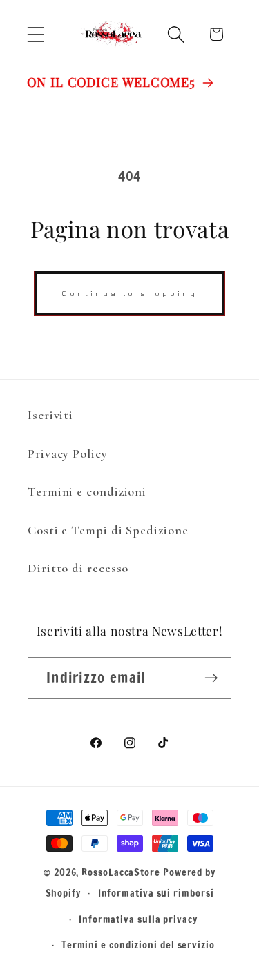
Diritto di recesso (78, 568)
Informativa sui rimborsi (156, 893)
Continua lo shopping (129, 293)
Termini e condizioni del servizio (138, 944)
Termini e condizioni (87, 491)
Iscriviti (50, 414)
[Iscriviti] (211, 678)
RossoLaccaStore (120, 872)
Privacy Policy (68, 453)
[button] (35, 34)
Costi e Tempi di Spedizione (108, 530)
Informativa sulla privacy (138, 919)
